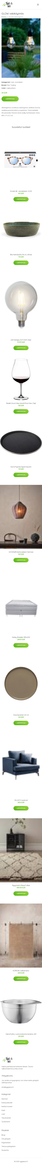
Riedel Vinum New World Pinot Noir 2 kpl (21, 403)
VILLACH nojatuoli (21, 800)
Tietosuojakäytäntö (8, 1146)
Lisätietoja (10, 99)
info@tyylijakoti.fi (8, 1087)
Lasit (12, 82)
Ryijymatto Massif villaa (21, 885)
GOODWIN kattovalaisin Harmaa (21, 552)
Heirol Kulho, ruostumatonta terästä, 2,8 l (21, 1034)
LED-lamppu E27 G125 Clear (21, 340)
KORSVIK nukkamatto (21, 971)
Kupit (3, 1110)
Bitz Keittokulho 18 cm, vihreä (21, 255)
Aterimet (5, 1099)
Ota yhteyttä (6, 1139)
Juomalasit (19, 82)
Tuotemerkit (6, 1122)
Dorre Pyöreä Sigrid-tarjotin (21, 467)
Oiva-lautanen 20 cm (21, 715)
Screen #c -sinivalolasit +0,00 (21, 191)
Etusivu (4, 17)
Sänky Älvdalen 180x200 (21, 637)
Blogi (3, 1135)
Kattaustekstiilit (7, 1103)
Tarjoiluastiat (6, 1118)
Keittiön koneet (7, 1106)
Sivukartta (5, 1150)
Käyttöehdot (6, 1143)
